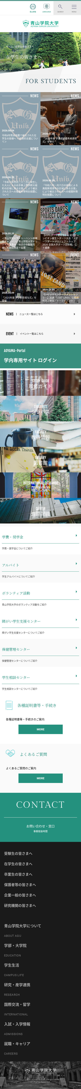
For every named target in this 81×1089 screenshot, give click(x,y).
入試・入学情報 (17, 1024)
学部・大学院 (15, 945)
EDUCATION (12, 955)
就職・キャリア (17, 1043)
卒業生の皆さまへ (18, 874)
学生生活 (11, 965)
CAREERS (11, 1053)
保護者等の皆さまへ (20, 884)
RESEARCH (12, 994)
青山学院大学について (22, 926)
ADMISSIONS (13, 1034)
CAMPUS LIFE (14, 975)
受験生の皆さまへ (18, 853)
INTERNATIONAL (16, 1014)
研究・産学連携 (17, 984)
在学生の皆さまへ (18, 863)
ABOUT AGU (12, 935)
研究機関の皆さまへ (20, 905)
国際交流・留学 (17, 1004)
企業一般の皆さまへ (20, 895)
